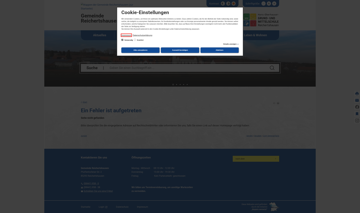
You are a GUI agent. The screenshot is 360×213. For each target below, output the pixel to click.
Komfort (140, 40)
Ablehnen (219, 50)
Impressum (126, 35)
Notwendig (128, 40)
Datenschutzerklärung (142, 35)
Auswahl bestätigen (180, 50)
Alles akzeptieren (140, 50)
